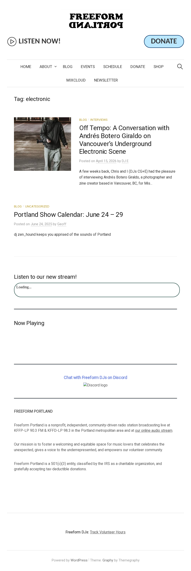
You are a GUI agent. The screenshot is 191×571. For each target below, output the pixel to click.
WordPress (79, 560)
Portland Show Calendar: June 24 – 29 (68, 214)
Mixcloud (76, 80)
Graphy (107, 560)
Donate (137, 66)
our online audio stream (153, 430)
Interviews (99, 119)
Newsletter (106, 80)
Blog (67, 66)
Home (25, 66)
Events (88, 66)
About (46, 66)
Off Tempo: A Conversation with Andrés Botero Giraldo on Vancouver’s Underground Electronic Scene (124, 139)
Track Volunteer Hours (108, 532)
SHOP (158, 66)
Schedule (112, 66)
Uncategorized (37, 206)
